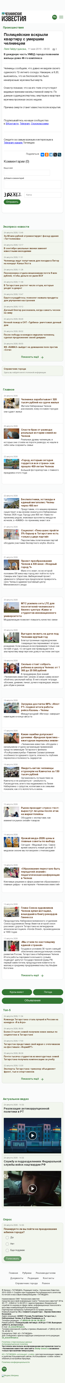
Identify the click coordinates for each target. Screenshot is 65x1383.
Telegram (25, 124)
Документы (16, 1278)
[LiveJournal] (59, 154)
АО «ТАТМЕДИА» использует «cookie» (18, 1354)
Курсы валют (17, 992)
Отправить (12, 202)
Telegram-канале (13, 143)
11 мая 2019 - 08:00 (39, 49)
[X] (55, 154)
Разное (46, 1284)
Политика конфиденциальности (16, 1362)
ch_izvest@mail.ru (16, 1327)
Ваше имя (8, 168)
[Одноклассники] (47, 154)
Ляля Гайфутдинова (15, 49)
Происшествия (13, 28)
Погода (48, 992)
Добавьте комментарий (14, 178)
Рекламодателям (45, 1273)
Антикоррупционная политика (15, 1344)
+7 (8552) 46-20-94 (28, 1320)
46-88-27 (41, 1320)
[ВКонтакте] (42, 154)
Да (11, 1238)
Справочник (26, 1284)
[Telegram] (51, 154)
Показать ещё (30, 357)
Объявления (32, 1000)
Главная (13, 1273)
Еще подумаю (17, 1250)
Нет (12, 1244)
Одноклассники (40, 124)
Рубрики (26, 1273)
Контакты (48, 1278)
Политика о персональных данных (17, 1342)
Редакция (33, 1278)
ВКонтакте (12, 124)
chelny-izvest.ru (41, 1348)
